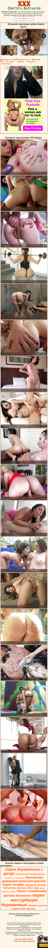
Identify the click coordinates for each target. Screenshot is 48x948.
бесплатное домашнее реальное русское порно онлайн (24, 881)
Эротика (20, 62)
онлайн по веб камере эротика (30, 874)
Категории (19, 18)
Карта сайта (21, 939)
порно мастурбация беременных (23, 900)
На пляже (10, 62)
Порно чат (28, 18)
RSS (31, 939)
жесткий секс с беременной (14, 878)
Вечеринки (31, 62)
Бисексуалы (7, 64)
